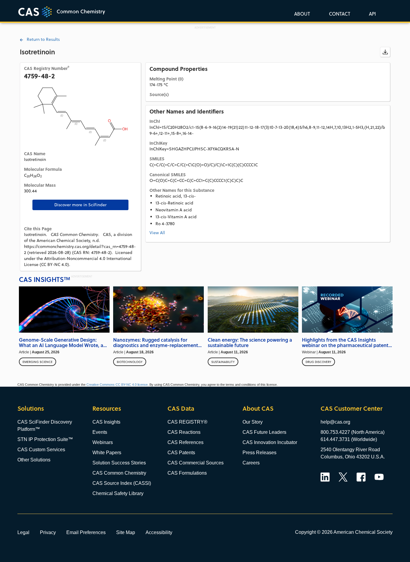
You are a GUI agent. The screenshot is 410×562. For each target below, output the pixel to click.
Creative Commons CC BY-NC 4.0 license (117, 384)
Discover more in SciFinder (80, 205)
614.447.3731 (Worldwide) (349, 439)
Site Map (125, 532)
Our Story (253, 422)
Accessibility (159, 532)
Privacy (48, 532)
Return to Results (41, 39)
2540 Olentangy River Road (350, 449)
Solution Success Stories (119, 462)
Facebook (361, 477)
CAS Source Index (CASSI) (121, 483)
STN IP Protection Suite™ (45, 439)
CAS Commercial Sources (195, 462)
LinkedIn (325, 477)
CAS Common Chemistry (119, 473)
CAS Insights (106, 422)
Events (99, 432)
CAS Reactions (183, 432)
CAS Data (180, 408)
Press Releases (259, 452)
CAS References (185, 442)
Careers (251, 462)
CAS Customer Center (351, 408)
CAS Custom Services (41, 449)
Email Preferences (86, 532)
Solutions (30, 408)
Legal (23, 532)
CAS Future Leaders (264, 432)
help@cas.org (335, 422)
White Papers (106, 452)
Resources (106, 408)
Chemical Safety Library (117, 493)
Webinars (102, 442)
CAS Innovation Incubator (270, 442)
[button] (371, 13)
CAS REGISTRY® (187, 422)
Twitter (343, 477)
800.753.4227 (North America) (352, 432)
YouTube (379, 477)
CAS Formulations (187, 473)
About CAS (258, 408)
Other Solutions (33, 459)
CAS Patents (181, 452)
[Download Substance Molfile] (385, 52)
